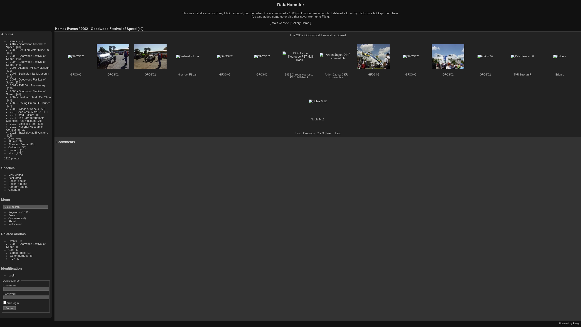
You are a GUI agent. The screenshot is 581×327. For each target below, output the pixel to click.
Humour (13, 150)
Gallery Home (300, 23)
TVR (12, 258)
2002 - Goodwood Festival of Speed (109, 29)
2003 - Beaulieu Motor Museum (29, 50)
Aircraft (12, 141)
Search (12, 215)
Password (9, 294)
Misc (11, 153)
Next (329, 133)
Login (11, 275)
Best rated (14, 177)
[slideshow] (557, 28)
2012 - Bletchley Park (23, 123)
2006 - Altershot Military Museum (30, 67)
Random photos (18, 186)
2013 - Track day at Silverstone (29, 132)
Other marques (19, 255)
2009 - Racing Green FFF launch (30, 103)
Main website (280, 23)
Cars (11, 138)
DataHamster (290, 4)
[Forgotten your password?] (45, 309)
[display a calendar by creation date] (571, 28)
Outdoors (14, 147)
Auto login (12, 303)
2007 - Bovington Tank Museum (29, 73)
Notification (15, 224)
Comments (15, 218)
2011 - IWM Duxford (22, 114)
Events (12, 41)
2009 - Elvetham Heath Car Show (30, 97)
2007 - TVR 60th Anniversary (27, 85)
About (12, 221)
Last (338, 133)
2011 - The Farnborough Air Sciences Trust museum (25, 119)
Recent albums (17, 183)
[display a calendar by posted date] (564, 28)
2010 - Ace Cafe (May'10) (25, 111)
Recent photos (17, 180)
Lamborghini (18, 252)
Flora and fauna (18, 144)
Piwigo (576, 323)
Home (59, 29)
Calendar (14, 189)
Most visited (15, 174)
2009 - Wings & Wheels (24, 108)
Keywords (14, 212)
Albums (7, 34)
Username (9, 285)
